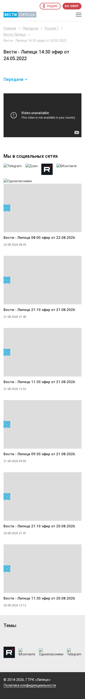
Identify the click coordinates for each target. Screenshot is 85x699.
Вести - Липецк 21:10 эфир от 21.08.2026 (39, 310)
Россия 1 (52, 28)
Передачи (30, 28)
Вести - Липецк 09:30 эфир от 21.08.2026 (39, 454)
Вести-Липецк (15, 34)
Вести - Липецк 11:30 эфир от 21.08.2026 (39, 382)
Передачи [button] (13, 79)
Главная (10, 28)
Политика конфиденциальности (30, 685)
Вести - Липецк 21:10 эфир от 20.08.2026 (39, 526)
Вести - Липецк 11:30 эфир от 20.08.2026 (39, 598)
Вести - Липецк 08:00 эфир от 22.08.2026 (39, 238)
